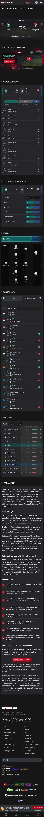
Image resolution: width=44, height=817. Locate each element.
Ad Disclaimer (30, 754)
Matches (16, 815)
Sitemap (28, 751)
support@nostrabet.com (10, 775)
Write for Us (29, 741)
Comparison (8, 738)
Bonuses (7, 729)
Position (7, 197)
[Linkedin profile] (21, 719)
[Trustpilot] (10, 784)
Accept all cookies (37, 807)
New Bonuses (38, 815)
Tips (5, 741)
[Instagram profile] (16, 719)
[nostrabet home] (9, 708)
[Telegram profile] (25, 719)
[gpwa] (19, 784)
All (4, 308)
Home (10, 308)
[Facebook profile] (4, 719)
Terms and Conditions (32, 745)
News (27, 729)
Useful (27, 815)
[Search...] (32, 2)
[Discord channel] (29, 719)
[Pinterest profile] (12, 719)
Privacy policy (30, 747)
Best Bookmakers (10, 732)
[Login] (36, 2)
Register (9, 61)
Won (5, 202)
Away (16, 308)
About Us (28, 738)
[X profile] (8, 719)
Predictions (5, 815)
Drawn (6, 207)
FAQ (26, 732)
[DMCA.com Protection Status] (10, 789)
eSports (6, 747)
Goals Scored (8, 217)
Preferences (38, 810)
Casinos (6, 735)
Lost (5, 212)
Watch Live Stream (22, 660)
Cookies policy (14, 810)
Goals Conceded (9, 221)
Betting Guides (9, 751)
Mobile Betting (9, 745)
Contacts (28, 735)
